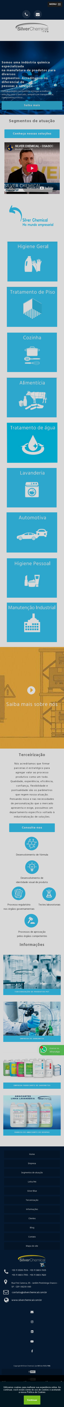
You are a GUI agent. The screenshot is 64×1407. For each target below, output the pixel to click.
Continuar (32, 1400)
